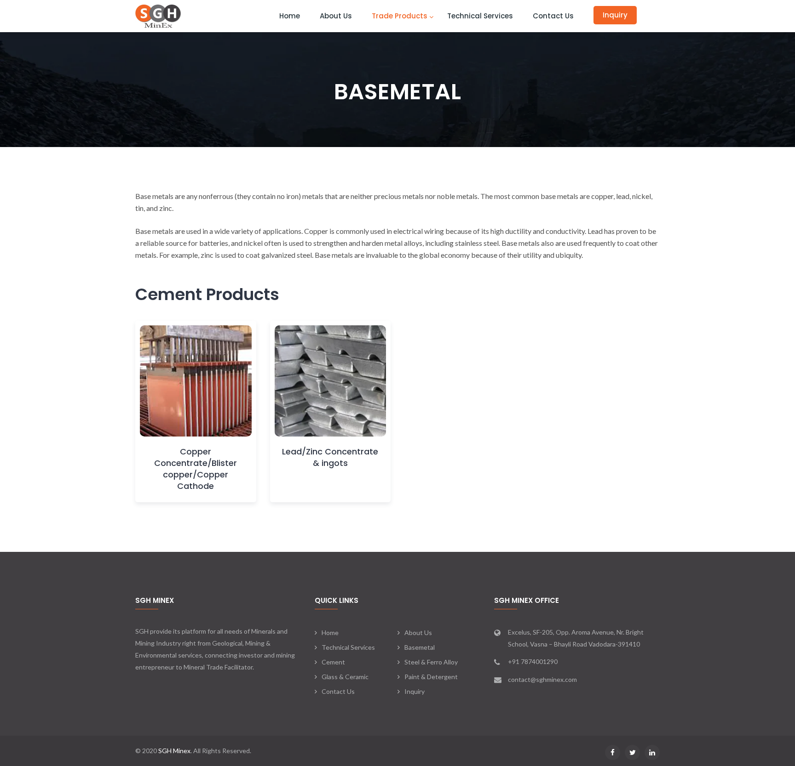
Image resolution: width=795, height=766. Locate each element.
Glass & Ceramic (345, 677)
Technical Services (480, 16)
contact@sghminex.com (542, 679)
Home (289, 16)
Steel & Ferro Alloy (431, 662)
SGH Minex (174, 751)
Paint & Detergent (431, 677)
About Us (336, 16)
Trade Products (399, 16)
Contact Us (553, 16)
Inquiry (615, 15)
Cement (333, 662)
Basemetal (419, 647)
